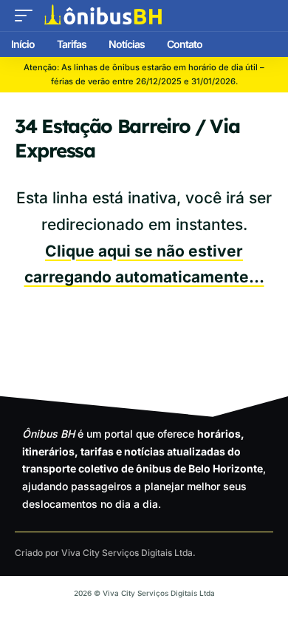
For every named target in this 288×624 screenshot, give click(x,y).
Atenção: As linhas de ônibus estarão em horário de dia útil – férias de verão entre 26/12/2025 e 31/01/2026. (144, 74)
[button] (27, 15)
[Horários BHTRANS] (103, 15)
